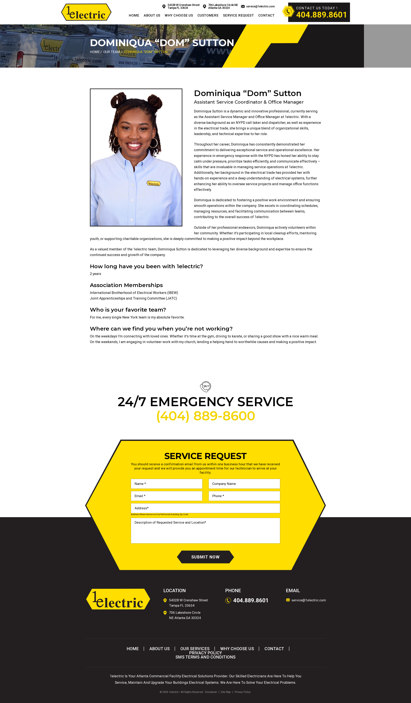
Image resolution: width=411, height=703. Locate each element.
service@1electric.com (260, 6)
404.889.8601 (321, 15)
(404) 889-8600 (205, 416)
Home (134, 15)
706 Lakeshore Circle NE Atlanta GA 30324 (223, 6)
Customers (208, 15)
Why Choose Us (179, 15)
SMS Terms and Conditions (205, 657)
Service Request (238, 15)
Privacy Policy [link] (243, 692)
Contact (266, 15)
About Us (152, 15)
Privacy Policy (205, 653)
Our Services (195, 649)
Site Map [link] (226, 692)
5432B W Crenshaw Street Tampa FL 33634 (184, 6)
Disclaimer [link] (211, 692)
